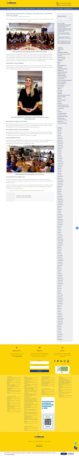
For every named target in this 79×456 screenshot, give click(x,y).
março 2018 (60, 293)
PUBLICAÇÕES (39, 8)
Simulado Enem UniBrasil (28, 388)
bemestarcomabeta (43, 117)
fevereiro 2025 (60, 158)
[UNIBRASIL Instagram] (65, 361)
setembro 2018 (60, 283)
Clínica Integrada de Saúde (63, 383)
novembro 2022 (60, 201)
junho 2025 (59, 151)
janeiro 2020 (60, 257)
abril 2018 (59, 291)
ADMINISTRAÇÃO (61, 49)
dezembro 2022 (60, 199)
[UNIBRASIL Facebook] (55, 361)
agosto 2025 (60, 148)
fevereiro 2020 (60, 255)
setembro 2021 (60, 224)
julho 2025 (59, 150)
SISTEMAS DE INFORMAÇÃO (62, 123)
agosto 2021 (60, 226)
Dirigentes (9, 389)
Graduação (26, 380)
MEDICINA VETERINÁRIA (62, 96)
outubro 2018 (60, 281)
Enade (60, 388)
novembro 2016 (60, 319)
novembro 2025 (60, 143)
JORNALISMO (60, 93)
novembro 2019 (60, 260)
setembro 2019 (60, 263)
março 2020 (60, 253)
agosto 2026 (60, 128)
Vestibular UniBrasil (44, 378)
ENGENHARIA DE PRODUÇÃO (62, 72)
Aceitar (63, 453)
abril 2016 (59, 331)
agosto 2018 (60, 285)
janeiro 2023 (60, 197)
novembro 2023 (60, 181)
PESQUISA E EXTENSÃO (11, 396)
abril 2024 (59, 173)
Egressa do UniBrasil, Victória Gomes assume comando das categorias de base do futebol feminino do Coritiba (64, 42)
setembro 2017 (60, 303)
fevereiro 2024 (60, 176)
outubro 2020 (60, 242)
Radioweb (60, 385)
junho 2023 (59, 189)
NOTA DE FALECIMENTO (62, 100)
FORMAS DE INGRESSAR (45, 376)
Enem (25, 414)
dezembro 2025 (60, 142)
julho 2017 (59, 306)
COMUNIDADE (60, 60)
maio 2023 (59, 191)
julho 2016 (59, 326)
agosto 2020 (60, 245)
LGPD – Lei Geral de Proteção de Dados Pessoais (13, 387)
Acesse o (64, 3)
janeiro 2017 (60, 316)
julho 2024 (59, 168)
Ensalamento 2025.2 (28, 417)
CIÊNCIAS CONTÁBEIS (61, 59)
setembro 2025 (60, 146)
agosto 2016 (60, 324)
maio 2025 (59, 153)
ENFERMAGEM (60, 67)
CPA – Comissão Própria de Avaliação (63, 394)
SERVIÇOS (44, 8)
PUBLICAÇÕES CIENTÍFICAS (62, 113)
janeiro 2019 (60, 277)
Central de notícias (10, 406)
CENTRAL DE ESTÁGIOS (62, 57)
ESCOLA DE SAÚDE (61, 85)
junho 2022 (59, 209)
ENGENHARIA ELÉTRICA (61, 73)
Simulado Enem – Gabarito (29, 390)
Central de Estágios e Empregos (64, 381)
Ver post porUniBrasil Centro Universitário (23, 197)
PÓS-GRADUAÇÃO (27, 381)
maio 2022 (59, 211)
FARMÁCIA (59, 88)
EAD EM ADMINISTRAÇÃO (62, 65)
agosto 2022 (60, 206)
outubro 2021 (60, 222)
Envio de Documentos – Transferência (28, 397)
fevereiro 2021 (60, 235)
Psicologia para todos (28, 416)
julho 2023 (59, 188)
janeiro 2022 (60, 217)
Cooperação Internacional (63, 380)
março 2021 (60, 234)
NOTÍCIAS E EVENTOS (50, 8)
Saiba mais (12, 454)
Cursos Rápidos (27, 385)
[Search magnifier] (70, 19)
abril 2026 (59, 135)
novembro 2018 (60, 280)
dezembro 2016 (60, 318)
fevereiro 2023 (60, 196)
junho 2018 (59, 288)
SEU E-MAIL (39, 360)
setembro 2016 (60, 323)
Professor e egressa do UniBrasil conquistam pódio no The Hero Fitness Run (64, 38)
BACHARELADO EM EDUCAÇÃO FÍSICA (64, 54)
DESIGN (59, 62)
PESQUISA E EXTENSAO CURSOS (63, 105)
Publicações (9, 397)
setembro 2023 (60, 184)
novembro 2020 (60, 240)
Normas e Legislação (11, 385)
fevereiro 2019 (60, 275)
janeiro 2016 (60, 336)
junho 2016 (59, 328)
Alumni (25, 422)
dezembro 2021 (60, 219)
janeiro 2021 (60, 237)
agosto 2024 (60, 166)
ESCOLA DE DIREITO (61, 78)
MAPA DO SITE (61, 396)
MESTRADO (60, 98)
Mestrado (26, 383)
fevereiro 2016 (60, 334)
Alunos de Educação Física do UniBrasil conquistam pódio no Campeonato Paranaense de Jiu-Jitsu (64, 26)
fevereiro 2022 (60, 216)
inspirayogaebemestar (30, 118)
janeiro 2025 (60, 160)
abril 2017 (59, 311)
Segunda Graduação (45, 383)
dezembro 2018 (60, 278)
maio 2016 (59, 329)
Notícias (25, 427)
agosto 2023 (60, 186)
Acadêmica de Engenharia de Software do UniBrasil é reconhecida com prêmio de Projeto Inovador (64, 30)
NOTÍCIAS (30, 190)
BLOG (11, 190)
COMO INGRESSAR (21, 8)
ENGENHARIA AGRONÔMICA (62, 68)
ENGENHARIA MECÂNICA (62, 75)
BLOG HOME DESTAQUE (16, 190)
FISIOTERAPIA (60, 90)
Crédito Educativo (44, 385)
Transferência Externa (45, 381)
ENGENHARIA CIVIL (61, 70)
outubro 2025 (60, 145)
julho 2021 (59, 227)
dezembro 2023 (60, 179)
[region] (62, 370)
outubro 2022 (60, 202)
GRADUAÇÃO (60, 91)
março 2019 (60, 273)
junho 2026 (59, 132)
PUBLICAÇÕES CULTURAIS (62, 114)
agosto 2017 (60, 305)
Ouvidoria (43, 392)
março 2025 (60, 156)
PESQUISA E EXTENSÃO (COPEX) (30, 8)
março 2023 (60, 194)
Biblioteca (60, 390)
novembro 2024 (60, 163)
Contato (42, 390)
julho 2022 (59, 207)
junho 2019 (59, 268)
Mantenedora (9, 380)
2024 (8, 409)
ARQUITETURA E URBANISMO (63, 52)
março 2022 (60, 214)
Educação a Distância (28, 378)
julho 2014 (59, 337)
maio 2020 (59, 250)
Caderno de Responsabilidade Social (29, 411)
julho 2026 (59, 130)
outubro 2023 (60, 183)
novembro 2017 (60, 300)
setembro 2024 (60, 165)
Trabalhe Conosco (44, 393)
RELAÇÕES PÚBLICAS (61, 118)
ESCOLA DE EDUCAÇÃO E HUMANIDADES (64, 80)
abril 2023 (59, 193)
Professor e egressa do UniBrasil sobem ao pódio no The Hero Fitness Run (64, 34)
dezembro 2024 (60, 161)
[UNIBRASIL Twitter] (58, 361)
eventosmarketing (27, 406)
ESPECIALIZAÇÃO (60, 86)
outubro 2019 (60, 262)
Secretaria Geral (62, 378)
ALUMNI (59, 50)
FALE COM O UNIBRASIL (59, 8)
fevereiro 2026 (60, 138)
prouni (25, 386)
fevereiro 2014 (60, 339)
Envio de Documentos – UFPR (29, 399)
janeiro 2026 (60, 140)
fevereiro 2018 (60, 295)
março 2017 (60, 313)
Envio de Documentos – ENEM (29, 394)
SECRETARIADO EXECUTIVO (62, 119)
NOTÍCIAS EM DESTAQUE (36, 190)
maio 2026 (59, 133)
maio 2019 (59, 270)
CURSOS (15, 8)
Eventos (25, 429)
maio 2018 (59, 290)
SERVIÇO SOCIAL (60, 121)
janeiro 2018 (60, 296)
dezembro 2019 (60, 258)
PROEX (8, 401)
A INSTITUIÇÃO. (9, 8)
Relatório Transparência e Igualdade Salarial (13, 392)
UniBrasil (42, 190)
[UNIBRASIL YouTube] (69, 361)
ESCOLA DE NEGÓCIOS (61, 83)
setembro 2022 (60, 204)
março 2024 (60, 174)
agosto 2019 (60, 265)
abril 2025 (59, 155)
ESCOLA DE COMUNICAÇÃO (62, 77)
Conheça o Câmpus (10, 378)
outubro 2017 (60, 301)
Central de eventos (10, 407)
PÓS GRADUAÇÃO (61, 108)
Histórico (8, 381)
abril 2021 (59, 232)
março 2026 (60, 137)
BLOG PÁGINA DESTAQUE (24, 190)
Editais (8, 404)
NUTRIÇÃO (59, 101)
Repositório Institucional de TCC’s (30, 413)
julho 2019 (59, 267)
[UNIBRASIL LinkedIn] (62, 361)
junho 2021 (59, 229)
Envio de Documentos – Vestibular (30, 400)
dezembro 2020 (60, 239)
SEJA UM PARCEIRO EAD (68, 8)
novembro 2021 (60, 221)
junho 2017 (59, 308)
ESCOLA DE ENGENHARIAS (62, 82)
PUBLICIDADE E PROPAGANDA (63, 116)
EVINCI (8, 402)
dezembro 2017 (60, 298)
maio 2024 (59, 171)
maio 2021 (59, 230)
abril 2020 (59, 252)
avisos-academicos (27, 405)
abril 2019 (59, 272)
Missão (8, 383)
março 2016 (60, 332)
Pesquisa (8, 399)
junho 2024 (59, 170)
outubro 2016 (60, 321)
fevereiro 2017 (60, 314)
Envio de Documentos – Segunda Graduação (30, 392)
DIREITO (59, 63)
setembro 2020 (60, 244)
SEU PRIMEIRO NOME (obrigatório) (39, 365)
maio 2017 (59, 309)
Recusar (71, 453)
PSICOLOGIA (60, 111)
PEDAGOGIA (60, 103)
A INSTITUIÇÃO (9, 376)
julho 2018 (59, 286)
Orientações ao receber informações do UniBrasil (28, 403)
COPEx (59, 110)
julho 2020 (59, 247)
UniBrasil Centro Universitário (24, 16)
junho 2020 (59, 249)
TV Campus (61, 386)
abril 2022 (59, 212)
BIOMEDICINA (60, 55)
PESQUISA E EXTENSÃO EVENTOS (63, 106)
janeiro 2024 (60, 178)
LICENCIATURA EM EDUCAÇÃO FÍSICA (64, 95)
